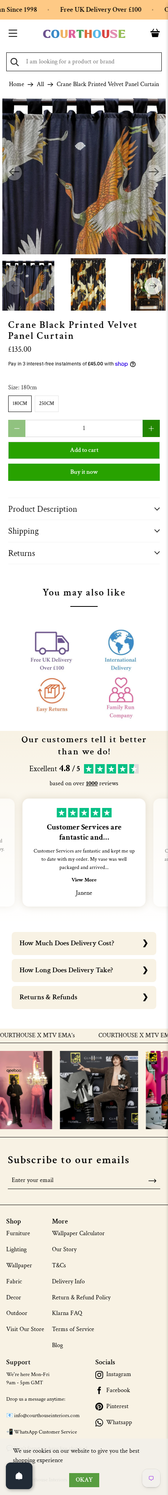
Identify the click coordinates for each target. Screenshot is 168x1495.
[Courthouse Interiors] (84, 34)
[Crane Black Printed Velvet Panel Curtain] (84, 173)
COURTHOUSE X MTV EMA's (122, 1036)
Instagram (118, 1374)
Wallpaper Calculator (78, 1233)
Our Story (64, 1249)
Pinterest (117, 1406)
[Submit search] (14, 62)
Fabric (14, 1281)
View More (84, 879)
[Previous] (14, 172)
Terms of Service (73, 1329)
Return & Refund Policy (81, 1298)
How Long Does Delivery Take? (66, 970)
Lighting (16, 1249)
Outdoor (16, 1313)
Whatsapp (119, 1423)
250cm (46, 403)
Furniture (18, 1233)
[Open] (19, 1476)
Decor (13, 1298)
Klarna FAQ (67, 1313)
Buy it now (84, 472)
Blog (57, 1345)
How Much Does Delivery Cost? (67, 943)
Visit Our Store (25, 1329)
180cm (20, 403)
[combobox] (84, 61)
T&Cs (59, 1265)
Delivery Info (68, 1281)
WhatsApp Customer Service (45, 1432)
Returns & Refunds (48, 997)
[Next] (154, 172)
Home (16, 84)
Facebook (118, 1390)
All (40, 84)
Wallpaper (19, 1265)
